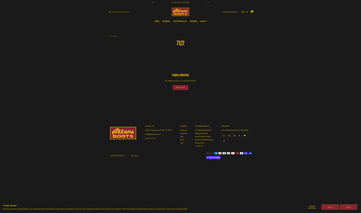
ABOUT (203, 21)
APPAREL (193, 21)
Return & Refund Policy (203, 136)
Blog (181, 136)
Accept (330, 207)
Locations (183, 133)
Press (182, 140)
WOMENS (166, 21)
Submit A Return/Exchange (204, 140)
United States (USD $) (230, 12)
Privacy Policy (182, 209)
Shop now (180, 87)
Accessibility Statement (203, 130)
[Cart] (251, 12)
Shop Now (186, 2)
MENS (157, 21)
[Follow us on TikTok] (224, 140)
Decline (348, 207)
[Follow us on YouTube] (244, 135)
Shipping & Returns (201, 133)
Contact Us (199, 146)
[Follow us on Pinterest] (239, 135)
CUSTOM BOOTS (180, 21)
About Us (183, 130)
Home (111, 36)
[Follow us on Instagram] (234, 135)
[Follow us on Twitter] (229, 135)
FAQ (181, 143)
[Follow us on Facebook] (224, 135)
